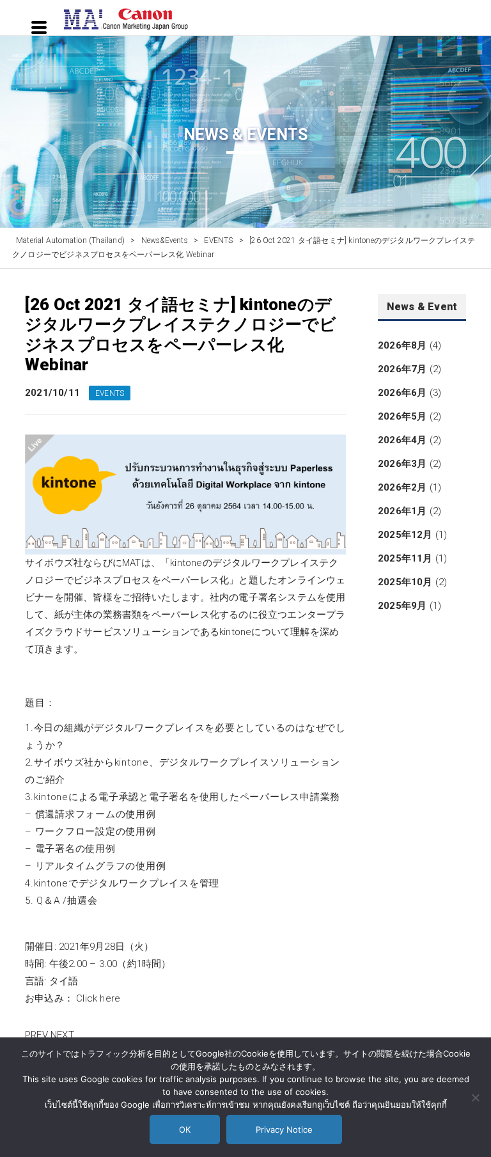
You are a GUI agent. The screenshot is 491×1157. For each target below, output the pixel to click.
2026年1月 (402, 511)
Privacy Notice (284, 1129)
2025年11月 (405, 558)
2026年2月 (402, 487)
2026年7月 (402, 369)
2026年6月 (402, 392)
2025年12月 (405, 534)
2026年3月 (402, 463)
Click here (98, 998)
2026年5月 (402, 416)
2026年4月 (402, 440)
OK (185, 1129)
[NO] (475, 1097)
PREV (36, 1035)
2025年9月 (402, 605)
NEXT (62, 1035)
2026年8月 (402, 345)
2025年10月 (405, 582)
